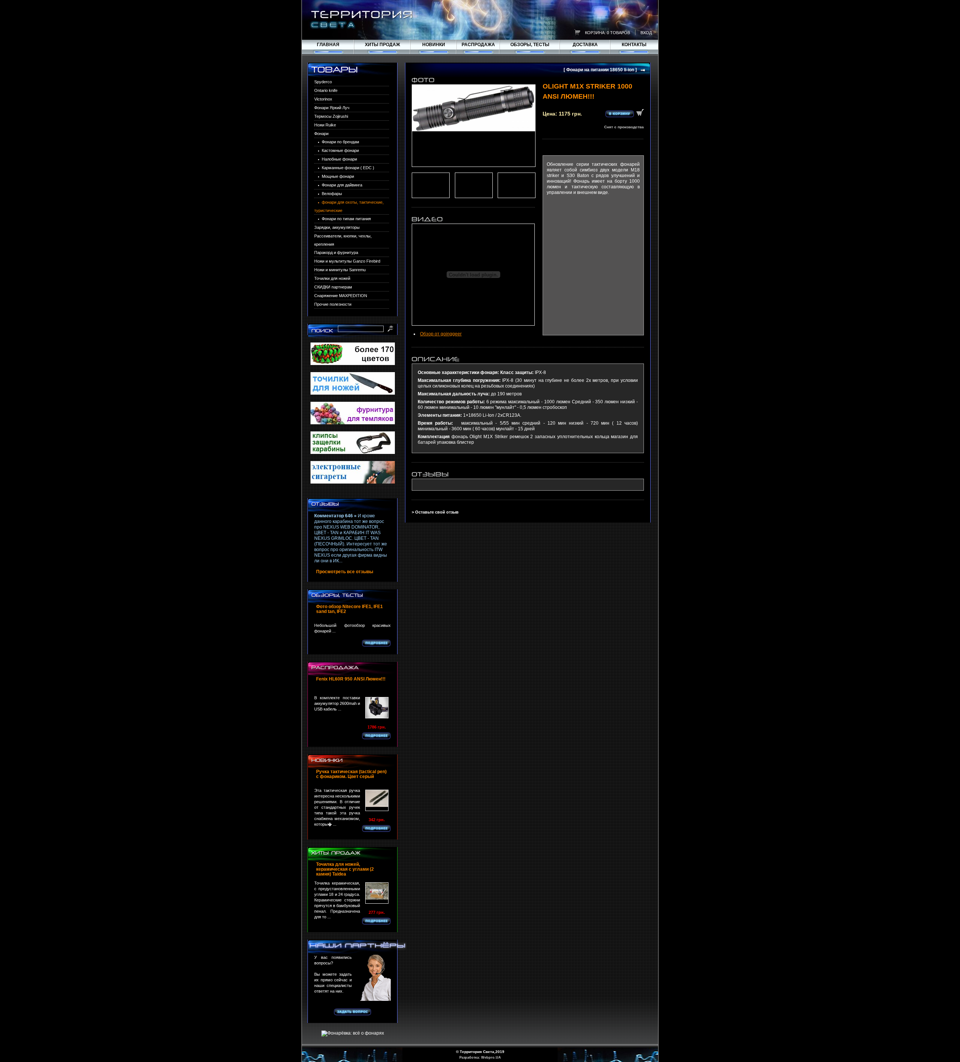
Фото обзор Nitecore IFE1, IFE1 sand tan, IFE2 (349, 609)
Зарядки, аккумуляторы (337, 227)
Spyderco (323, 82)
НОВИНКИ (433, 44)
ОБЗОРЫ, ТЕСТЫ (529, 44)
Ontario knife (326, 90)
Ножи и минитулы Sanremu (340, 269)
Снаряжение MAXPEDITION (340, 295)
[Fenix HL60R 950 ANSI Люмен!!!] (376, 707)
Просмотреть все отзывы (344, 571)
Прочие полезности (332, 304)
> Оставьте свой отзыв (435, 512)
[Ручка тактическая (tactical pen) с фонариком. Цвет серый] (376, 800)
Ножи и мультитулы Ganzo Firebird (347, 261)
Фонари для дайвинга (342, 185)
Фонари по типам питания (346, 218)
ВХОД (646, 32)
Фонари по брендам (340, 142)
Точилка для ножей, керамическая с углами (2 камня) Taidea (345, 869)
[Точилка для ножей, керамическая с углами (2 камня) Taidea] (376, 893)
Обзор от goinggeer (441, 333)
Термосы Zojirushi (331, 116)
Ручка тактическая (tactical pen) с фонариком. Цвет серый (351, 774)
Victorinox (323, 99)
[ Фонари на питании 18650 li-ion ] (600, 70)
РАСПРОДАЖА (478, 44)
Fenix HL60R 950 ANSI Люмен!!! (351, 679)
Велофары (332, 193)
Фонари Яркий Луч (332, 107)
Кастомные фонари (340, 150)
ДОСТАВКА (585, 44)
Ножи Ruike (325, 125)
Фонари (321, 133)
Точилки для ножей (332, 278)
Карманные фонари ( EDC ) (348, 167)
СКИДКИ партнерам (333, 287)
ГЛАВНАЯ (328, 44)
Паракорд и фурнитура (336, 252)
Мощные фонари (338, 176)
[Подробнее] (376, 643)
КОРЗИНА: (595, 32)
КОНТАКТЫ (634, 44)
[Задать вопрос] (352, 1011)
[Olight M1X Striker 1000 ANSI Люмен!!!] (474, 125)
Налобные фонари (339, 159)
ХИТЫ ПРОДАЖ (382, 44)
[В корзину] (624, 113)
